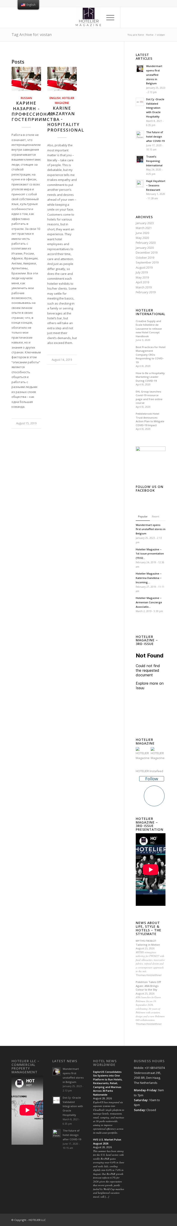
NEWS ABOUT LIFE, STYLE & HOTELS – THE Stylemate (148, 928)
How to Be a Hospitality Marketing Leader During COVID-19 (150, 376)
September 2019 (147, 262)
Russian (26, 98)
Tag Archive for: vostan (32, 34)
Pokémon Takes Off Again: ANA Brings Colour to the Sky (148, 985)
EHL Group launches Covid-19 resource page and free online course (149, 397)
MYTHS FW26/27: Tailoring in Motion (148, 942)
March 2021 (144, 228)
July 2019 (142, 272)
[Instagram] (141, 17)
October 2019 (145, 257)
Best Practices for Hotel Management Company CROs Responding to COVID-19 (150, 354)
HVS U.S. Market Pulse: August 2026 (107, 1141)
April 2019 (142, 282)
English (55, 98)
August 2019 (144, 267)
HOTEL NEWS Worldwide (105, 1062)
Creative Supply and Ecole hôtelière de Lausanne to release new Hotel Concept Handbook (149, 328)
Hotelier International (150, 312)
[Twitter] (134, 17)
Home (149, 34)
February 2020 (146, 243)
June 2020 (142, 233)
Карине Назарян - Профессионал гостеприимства (36, 111)
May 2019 (142, 277)
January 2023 (145, 223)
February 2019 (146, 292)
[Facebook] (127, 17)
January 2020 (145, 248)
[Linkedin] (148, 17)
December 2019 (146, 252)
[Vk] (162, 17)
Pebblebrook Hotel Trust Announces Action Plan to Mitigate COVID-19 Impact (150, 419)
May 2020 (142, 238)
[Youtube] (155, 17)
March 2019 (144, 287)
